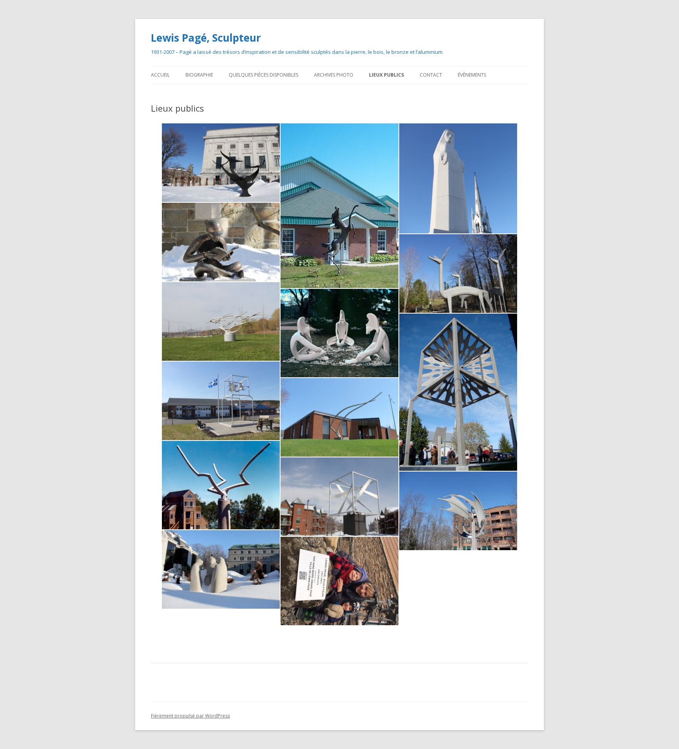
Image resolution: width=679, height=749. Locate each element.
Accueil (160, 75)
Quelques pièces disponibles (263, 75)
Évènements (472, 75)
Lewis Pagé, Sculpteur (206, 38)
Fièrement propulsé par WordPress (190, 715)
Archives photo (333, 75)
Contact (431, 75)
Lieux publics (386, 75)
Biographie (199, 75)
